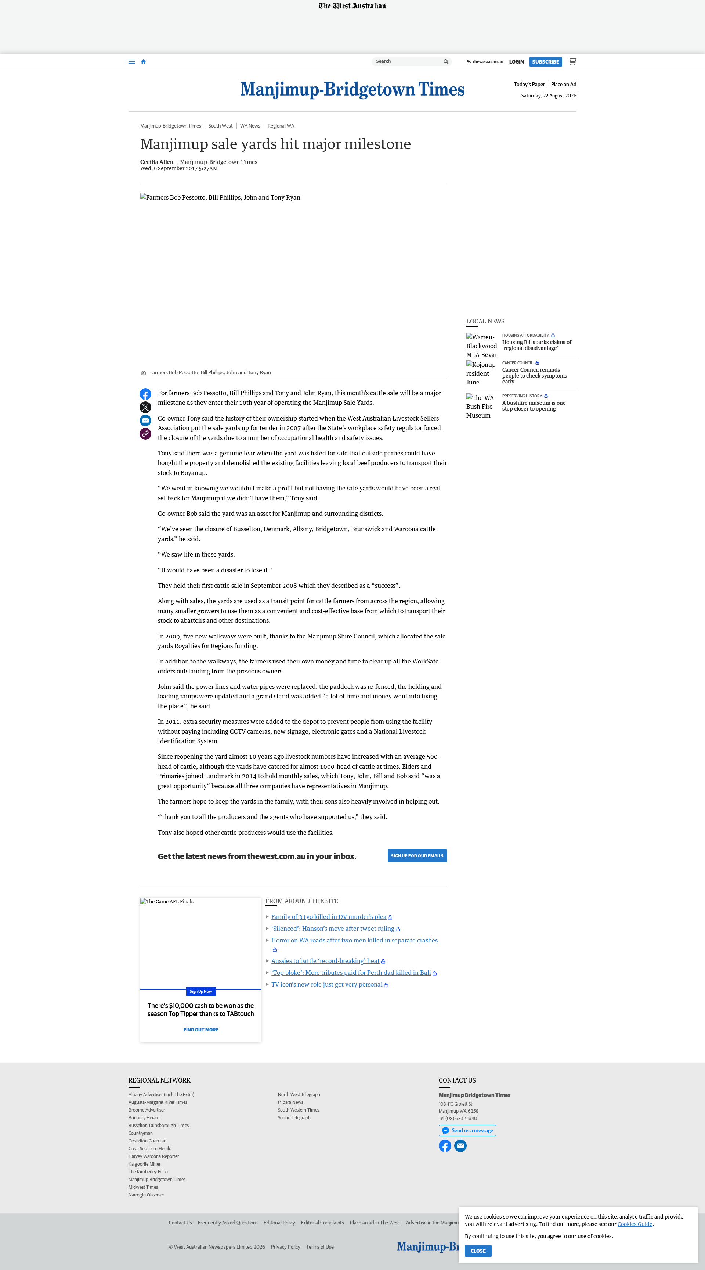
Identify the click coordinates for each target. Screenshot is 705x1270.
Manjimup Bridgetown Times (157, 1179)
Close (478, 1251)
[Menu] (132, 61)
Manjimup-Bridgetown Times (170, 126)
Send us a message (472, 1130)
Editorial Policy (279, 1223)
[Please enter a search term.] (446, 61)
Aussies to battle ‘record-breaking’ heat (325, 961)
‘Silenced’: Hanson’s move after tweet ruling (332, 928)
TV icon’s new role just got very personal (327, 984)
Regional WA (281, 126)
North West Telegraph (299, 1094)
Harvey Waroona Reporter (154, 1156)
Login (516, 62)
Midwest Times (143, 1187)
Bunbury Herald (144, 1117)
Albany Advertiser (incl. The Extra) (161, 1094)
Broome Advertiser (147, 1110)
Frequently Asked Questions (228, 1223)
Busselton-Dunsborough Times (159, 1125)
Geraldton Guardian (147, 1141)
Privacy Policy (285, 1247)
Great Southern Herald (150, 1148)
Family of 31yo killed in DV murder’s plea (329, 916)
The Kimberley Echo (148, 1171)
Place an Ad (563, 84)
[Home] (143, 61)
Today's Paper (529, 84)
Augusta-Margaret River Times (158, 1102)
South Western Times (298, 1110)
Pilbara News (290, 1102)
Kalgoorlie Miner (144, 1164)
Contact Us (180, 1223)
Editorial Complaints (322, 1223)
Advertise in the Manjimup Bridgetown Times (453, 1223)
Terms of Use (320, 1247)
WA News (250, 126)
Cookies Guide (635, 1224)
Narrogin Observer (146, 1195)
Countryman (141, 1133)
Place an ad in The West (375, 1223)
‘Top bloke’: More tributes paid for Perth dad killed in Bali (351, 972)
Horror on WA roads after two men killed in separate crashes (354, 940)
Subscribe (545, 62)
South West (221, 126)
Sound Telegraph (294, 1117)
